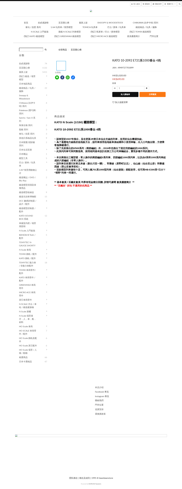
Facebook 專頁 (102, 392)
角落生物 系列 (25, 125)
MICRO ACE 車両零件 (27, 294)
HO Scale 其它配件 (28, 346)
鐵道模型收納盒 (26, 192)
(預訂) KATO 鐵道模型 (34, 36)
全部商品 (62, 50)
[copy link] (73, 77)
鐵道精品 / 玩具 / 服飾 (146, 27)
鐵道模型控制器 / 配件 (27, 210)
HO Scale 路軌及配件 (28, 339)
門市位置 (154, 36)
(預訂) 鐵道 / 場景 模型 (27, 78)
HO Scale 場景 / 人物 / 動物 (28, 351)
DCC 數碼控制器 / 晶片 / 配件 (27, 202)
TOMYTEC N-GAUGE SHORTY (27, 244)
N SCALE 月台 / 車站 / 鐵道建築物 (28, 305)
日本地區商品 (25, 84)
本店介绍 (99, 387)
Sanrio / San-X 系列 (27, 119)
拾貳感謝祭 (43, 23)
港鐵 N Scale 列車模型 (69, 32)
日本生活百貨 (25, 150)
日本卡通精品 (25, 362)
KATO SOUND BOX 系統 (26, 217)
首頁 (26, 23)
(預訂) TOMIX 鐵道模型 (140, 32)
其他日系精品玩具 (27, 138)
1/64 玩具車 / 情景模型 (62, 27)
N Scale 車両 (25, 250)
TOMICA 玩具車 (90, 27)
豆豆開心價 (63, 23)
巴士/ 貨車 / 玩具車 (116, 27)
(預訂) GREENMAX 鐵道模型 (67, 36)
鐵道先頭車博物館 (27, 197)
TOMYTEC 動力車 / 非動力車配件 (27, 264)
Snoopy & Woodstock (110, 23)
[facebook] (62, 77)
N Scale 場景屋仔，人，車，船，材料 (27, 319)
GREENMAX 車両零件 (27, 286)
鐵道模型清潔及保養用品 (27, 186)
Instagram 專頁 (102, 396)
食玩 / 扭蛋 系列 (33, 27)
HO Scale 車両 (26, 326)
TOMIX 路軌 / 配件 (28, 254)
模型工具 (23, 158)
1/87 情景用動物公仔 (28, 171)
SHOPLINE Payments (94, 484)
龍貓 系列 (23, 130)
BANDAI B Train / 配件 (27, 236)
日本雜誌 (23, 154)
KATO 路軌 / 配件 (27, 258)
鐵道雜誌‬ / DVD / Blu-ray (27, 179)
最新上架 (83, 23)
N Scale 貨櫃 (25, 312)
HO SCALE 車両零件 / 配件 (27, 332)
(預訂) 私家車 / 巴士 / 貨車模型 (105, 32)
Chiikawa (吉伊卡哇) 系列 (145, 23)
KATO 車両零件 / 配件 (27, 279)
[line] (57, 77)
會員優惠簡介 (133, 36)
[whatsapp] (68, 77)
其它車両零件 (25, 300)
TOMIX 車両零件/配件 (27, 271)
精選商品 (23, 357)
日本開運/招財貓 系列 (27, 144)
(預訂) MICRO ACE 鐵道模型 (104, 36)
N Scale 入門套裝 (39, 32)
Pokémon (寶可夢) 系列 (27, 112)
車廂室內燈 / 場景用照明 (27, 225)
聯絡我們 (99, 400)
